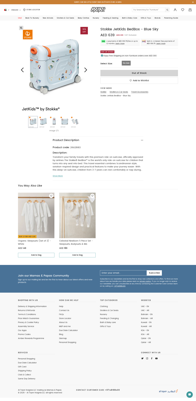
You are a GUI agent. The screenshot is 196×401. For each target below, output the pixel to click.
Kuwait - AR (146, 326)
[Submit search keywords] (167, 10)
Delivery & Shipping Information (32, 306)
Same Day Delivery (26, 379)
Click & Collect (24, 375)
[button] (20, 18)
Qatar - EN (146, 338)
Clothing (104, 306)
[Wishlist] (51, 196)
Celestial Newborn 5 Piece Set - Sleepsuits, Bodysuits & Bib (76, 242)
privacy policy (145, 281)
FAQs (61, 314)
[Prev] (22, 69)
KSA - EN (145, 330)
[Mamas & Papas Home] (98, 10)
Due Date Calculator (68, 330)
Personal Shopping (67, 342)
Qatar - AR (146, 342)
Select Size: (106, 64)
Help (61, 306)
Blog (61, 334)
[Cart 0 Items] (190, 10)
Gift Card (22, 367)
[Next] (86, 69)
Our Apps (22, 330)
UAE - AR (145, 310)
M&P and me (65, 326)
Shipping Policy (25, 371)
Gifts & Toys (105, 326)
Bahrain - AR (147, 318)
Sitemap (63, 338)
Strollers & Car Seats (109, 310)
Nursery (103, 314)
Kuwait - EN (146, 322)
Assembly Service (26, 326)
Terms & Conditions (27, 314)
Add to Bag (36, 255)
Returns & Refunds (26, 310)
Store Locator (33, 10)
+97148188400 (119, 286)
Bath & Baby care (108, 322)
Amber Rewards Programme (31, 338)
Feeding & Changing (109, 318)
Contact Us (64, 310)
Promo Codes (24, 334)
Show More (58, 176)
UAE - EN (145, 306)
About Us (63, 322)
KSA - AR (145, 334)
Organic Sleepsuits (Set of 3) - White (34, 242)
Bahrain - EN (147, 314)
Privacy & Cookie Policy (28, 322)
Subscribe (154, 273)
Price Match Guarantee (28, 318)
